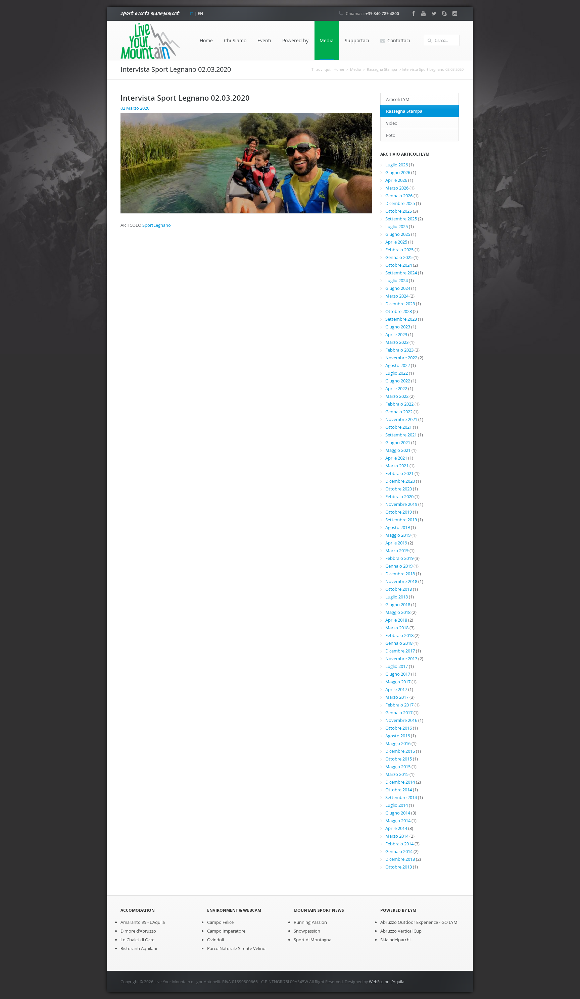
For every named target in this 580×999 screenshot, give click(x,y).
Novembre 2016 (401, 720)
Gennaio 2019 (399, 566)
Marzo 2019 (396, 550)
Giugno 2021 (397, 442)
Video (391, 123)
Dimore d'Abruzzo (138, 931)
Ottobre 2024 (398, 265)
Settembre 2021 (401, 435)
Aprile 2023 (396, 334)
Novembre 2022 (401, 358)
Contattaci (398, 40)
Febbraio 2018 (399, 635)
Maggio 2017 (397, 682)
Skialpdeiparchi (395, 940)
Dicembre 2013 (400, 859)
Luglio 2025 (396, 226)
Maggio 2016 (397, 743)
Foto (390, 135)
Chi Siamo (235, 40)
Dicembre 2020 (400, 481)
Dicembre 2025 (400, 203)
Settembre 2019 (401, 520)
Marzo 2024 (396, 296)
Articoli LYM (397, 99)
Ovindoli (215, 940)
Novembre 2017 (401, 658)
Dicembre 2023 (400, 304)
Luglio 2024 (396, 280)
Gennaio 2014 (399, 851)
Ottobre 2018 (398, 589)
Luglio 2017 (396, 666)
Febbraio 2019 (399, 558)
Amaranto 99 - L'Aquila (142, 922)
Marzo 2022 (396, 396)
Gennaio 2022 (399, 412)
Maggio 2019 (397, 535)
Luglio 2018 (396, 597)
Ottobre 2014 (398, 790)
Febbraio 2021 (399, 473)
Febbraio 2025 (399, 250)
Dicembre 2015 (400, 751)
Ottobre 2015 (398, 759)
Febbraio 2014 (399, 844)
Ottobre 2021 (398, 427)
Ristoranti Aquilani (138, 948)
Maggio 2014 (397, 821)
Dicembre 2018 (400, 574)
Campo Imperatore (226, 931)
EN (200, 13)
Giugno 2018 (397, 604)
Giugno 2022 (397, 381)
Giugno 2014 (397, 813)
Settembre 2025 (401, 219)
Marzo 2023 (396, 342)
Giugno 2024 (397, 288)
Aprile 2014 (396, 828)
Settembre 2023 (401, 319)
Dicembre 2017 (400, 651)
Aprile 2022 (396, 388)
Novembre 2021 (401, 419)
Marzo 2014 (396, 836)
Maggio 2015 (397, 767)
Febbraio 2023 (399, 350)
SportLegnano (156, 225)
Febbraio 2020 (399, 496)
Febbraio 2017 (399, 705)
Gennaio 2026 (399, 196)
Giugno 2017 (397, 674)
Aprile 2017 (396, 689)
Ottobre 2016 (398, 728)
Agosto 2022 (397, 365)
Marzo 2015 (396, 774)
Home (206, 40)
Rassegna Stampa (382, 69)
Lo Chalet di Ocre (137, 940)
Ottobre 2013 (398, 867)
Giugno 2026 (397, 172)
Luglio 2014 (396, 805)
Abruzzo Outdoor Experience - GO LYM (418, 922)
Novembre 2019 (401, 504)
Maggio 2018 (397, 612)
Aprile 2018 (396, 620)
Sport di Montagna (312, 940)
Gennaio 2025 (399, 257)
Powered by (295, 40)
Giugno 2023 (397, 327)
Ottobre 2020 (398, 489)
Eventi (264, 40)
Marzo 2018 (396, 628)
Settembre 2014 (401, 797)
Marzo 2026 (396, 188)
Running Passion (310, 922)
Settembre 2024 (401, 273)
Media (327, 40)
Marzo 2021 (396, 466)
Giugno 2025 (397, 234)
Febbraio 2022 (399, 404)
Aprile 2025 (396, 242)
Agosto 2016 (397, 736)
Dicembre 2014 (400, 782)
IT (191, 13)
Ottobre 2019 (398, 512)
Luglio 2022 (396, 373)
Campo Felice (220, 922)
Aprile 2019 (396, 543)
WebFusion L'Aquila (386, 981)
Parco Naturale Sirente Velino (236, 948)
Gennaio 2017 (399, 712)
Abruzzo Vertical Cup (401, 931)
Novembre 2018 (401, 581)
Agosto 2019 (397, 527)
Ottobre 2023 (398, 311)
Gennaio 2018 (399, 643)
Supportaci (357, 40)
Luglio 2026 (396, 165)
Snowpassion (307, 931)
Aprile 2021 (396, 458)
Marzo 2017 (396, 697)
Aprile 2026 (396, 180)
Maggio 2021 (397, 450)
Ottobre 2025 (398, 211)
